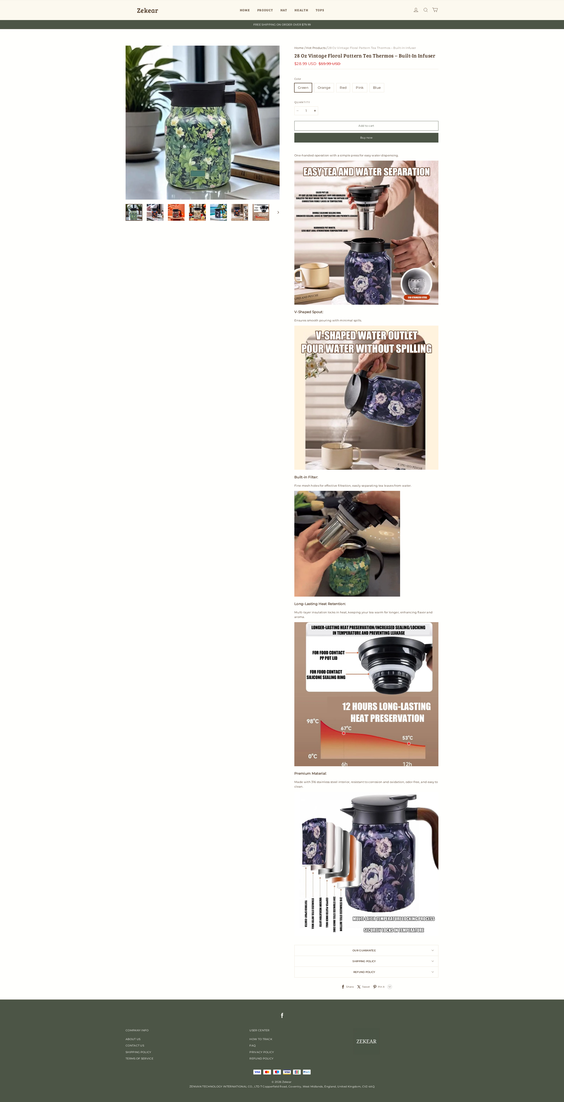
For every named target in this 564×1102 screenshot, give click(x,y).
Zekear (147, 10)
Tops (320, 10)
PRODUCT (265, 10)
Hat (283, 10)
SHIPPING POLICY (138, 1052)
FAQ (252, 1045)
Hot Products (316, 48)
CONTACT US (135, 1045)
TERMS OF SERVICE (139, 1058)
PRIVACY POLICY (261, 1052)
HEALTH (301, 10)
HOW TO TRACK (260, 1039)
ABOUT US (133, 1039)
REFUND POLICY (261, 1058)
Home (299, 48)
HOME (245, 10)
